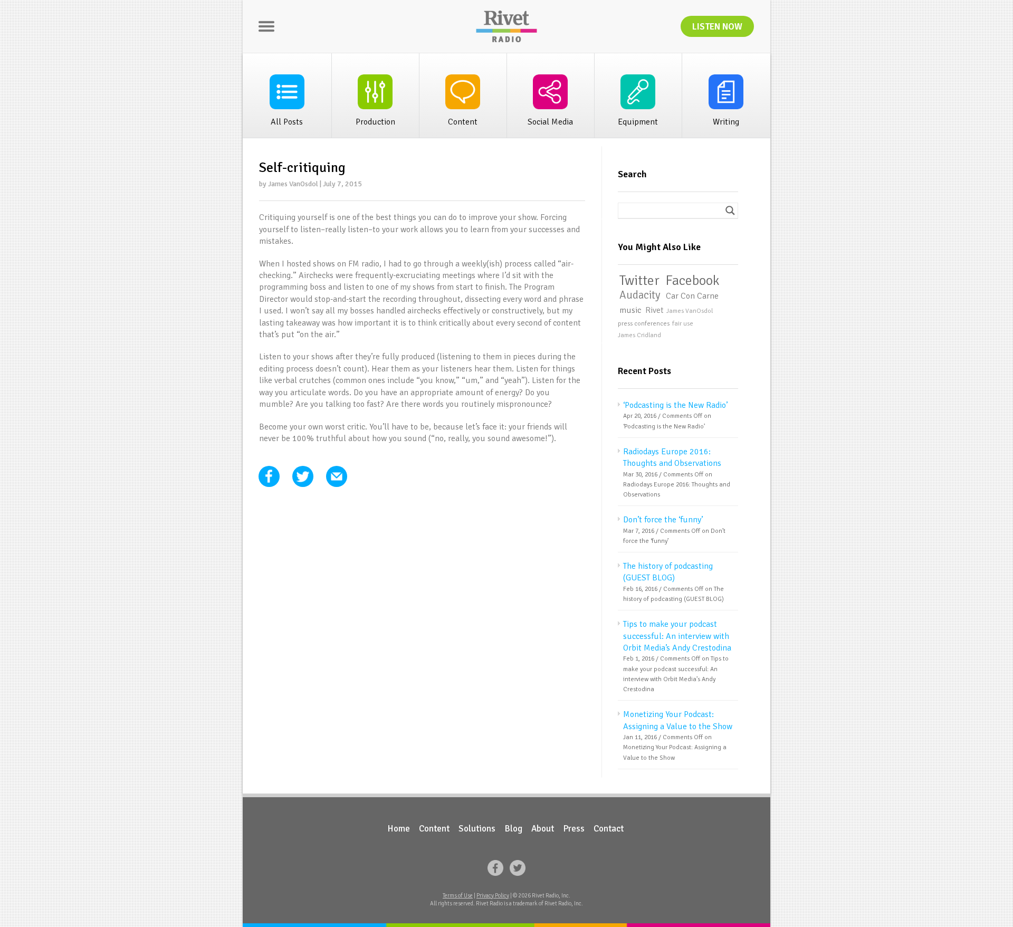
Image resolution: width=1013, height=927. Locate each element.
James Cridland (639, 335)
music (630, 310)
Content (434, 828)
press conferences (644, 324)
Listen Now (717, 26)
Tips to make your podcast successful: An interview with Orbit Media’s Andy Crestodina (677, 636)
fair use (682, 324)
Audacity (639, 295)
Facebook (692, 280)
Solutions (476, 828)
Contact (609, 828)
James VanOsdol (689, 311)
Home (398, 828)
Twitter (639, 280)
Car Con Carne (692, 296)
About (542, 828)
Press (574, 828)
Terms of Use (458, 895)
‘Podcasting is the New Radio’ (675, 405)
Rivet (654, 310)
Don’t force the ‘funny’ (663, 519)
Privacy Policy (492, 895)
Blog (513, 828)
